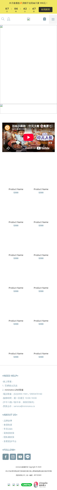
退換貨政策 (8, 432)
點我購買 (45, 9)
